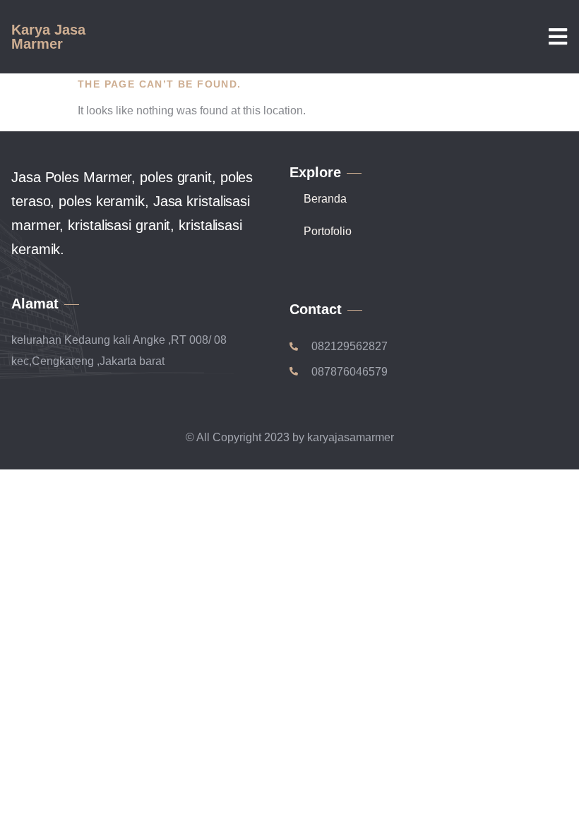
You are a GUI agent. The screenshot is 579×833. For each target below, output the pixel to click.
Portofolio (328, 231)
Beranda (325, 199)
